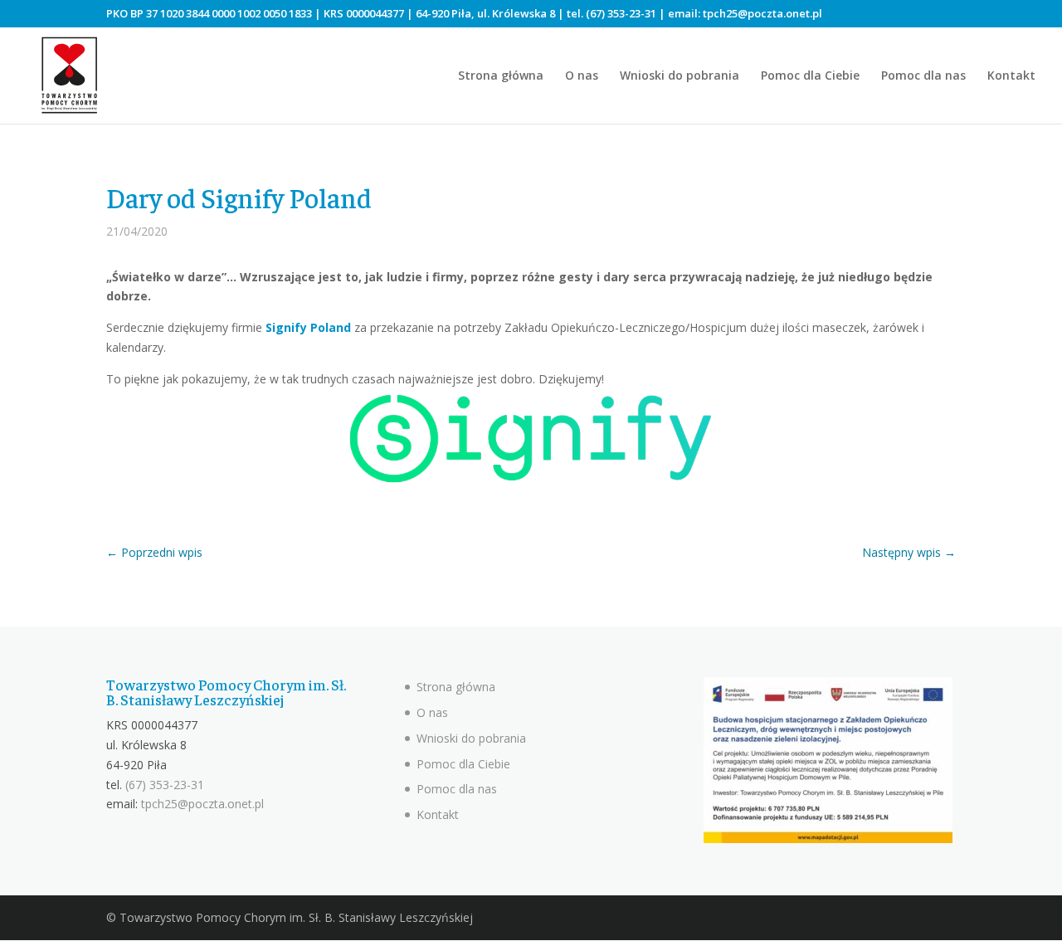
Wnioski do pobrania (679, 76)
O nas (581, 76)
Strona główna (500, 76)
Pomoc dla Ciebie (810, 76)
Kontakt (1011, 76)
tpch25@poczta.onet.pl (762, 13)
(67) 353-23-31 (621, 13)
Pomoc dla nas (923, 76)
